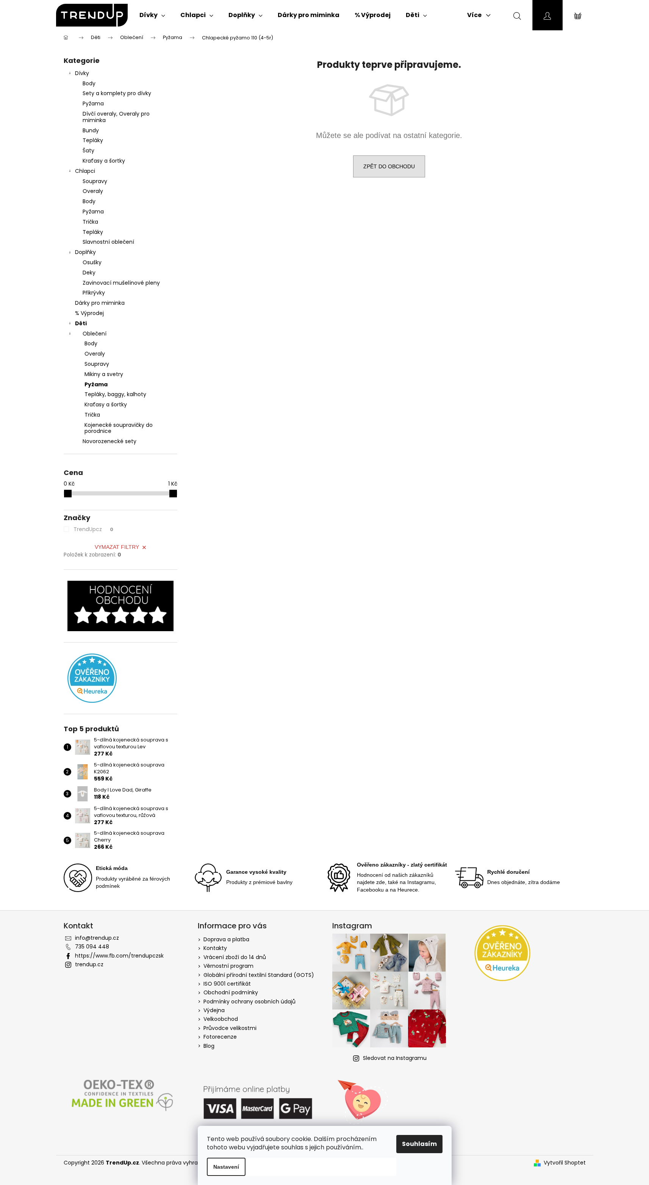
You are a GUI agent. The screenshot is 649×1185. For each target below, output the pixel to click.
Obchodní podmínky (230, 992)
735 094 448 (92, 946)
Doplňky (85, 252)
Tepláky (93, 140)
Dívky (82, 73)
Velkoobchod (220, 1019)
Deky (89, 272)
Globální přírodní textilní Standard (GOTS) (258, 975)
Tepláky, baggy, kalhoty (115, 394)
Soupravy (95, 181)
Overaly (93, 191)
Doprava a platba (226, 939)
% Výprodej (89, 313)
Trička (90, 222)
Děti (81, 323)
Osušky (92, 262)
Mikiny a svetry (103, 374)
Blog (208, 1046)
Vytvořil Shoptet (565, 1162)
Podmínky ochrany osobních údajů (249, 1001)
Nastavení (226, 1167)
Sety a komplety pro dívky (117, 93)
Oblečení (94, 333)
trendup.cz (89, 964)
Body (89, 83)
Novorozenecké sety (109, 441)
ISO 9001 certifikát (227, 983)
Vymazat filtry (117, 547)
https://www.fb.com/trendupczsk (119, 955)
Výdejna (214, 1010)
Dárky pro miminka (100, 303)
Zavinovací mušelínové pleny (121, 283)
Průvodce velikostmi (229, 1028)
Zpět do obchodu (389, 166)
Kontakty (215, 948)
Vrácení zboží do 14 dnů (234, 957)
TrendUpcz (93, 529)
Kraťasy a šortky (104, 161)
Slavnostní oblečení (108, 242)
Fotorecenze (220, 1037)
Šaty (88, 150)
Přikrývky (94, 292)
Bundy (91, 130)
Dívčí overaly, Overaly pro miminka (116, 117)
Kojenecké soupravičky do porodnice (118, 428)
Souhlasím (419, 1144)
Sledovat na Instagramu (395, 1058)
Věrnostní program (228, 966)
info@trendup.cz (97, 938)
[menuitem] (152, 15)
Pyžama (93, 103)
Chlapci (85, 171)
